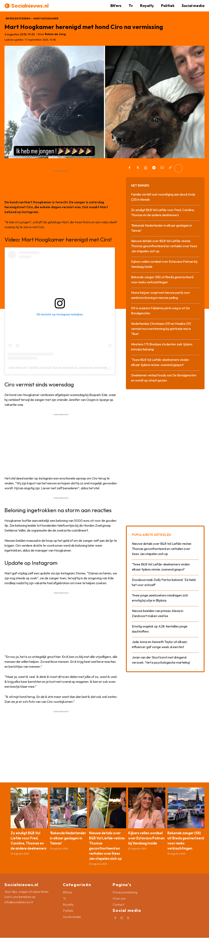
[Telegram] (154, 168)
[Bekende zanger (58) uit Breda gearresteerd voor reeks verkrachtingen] (186, 808)
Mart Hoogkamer (45, 18)
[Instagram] (121, 918)
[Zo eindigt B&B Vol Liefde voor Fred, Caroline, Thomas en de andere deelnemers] (29, 808)
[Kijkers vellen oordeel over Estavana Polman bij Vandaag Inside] (146, 808)
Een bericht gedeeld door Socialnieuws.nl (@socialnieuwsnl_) (60, 367)
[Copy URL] (170, 168)
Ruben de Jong (55, 34)
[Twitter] (137, 168)
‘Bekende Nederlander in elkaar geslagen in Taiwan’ (68, 838)
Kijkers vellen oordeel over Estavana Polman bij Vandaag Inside (146, 838)
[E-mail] (162, 168)
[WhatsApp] (146, 168)
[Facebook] (129, 168)
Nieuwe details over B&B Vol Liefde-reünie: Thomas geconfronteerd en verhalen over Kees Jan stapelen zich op (164, 246)
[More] (178, 168)
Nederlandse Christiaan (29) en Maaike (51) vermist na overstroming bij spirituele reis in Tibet (161, 328)
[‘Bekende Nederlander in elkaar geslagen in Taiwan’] (68, 808)
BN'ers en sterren (18, 18)
